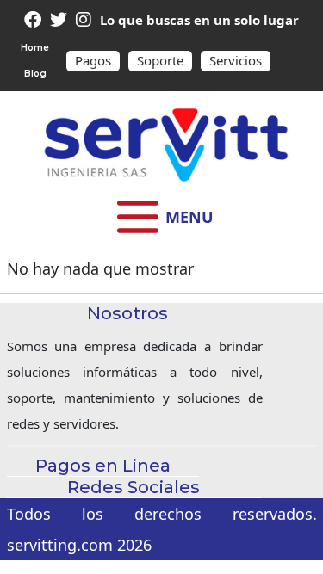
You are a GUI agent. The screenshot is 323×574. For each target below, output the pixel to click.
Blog (35, 73)
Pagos (93, 60)
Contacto (161, 365)
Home (35, 47)
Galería (162, 400)
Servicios (235, 60)
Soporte (160, 60)
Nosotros (162, 434)
